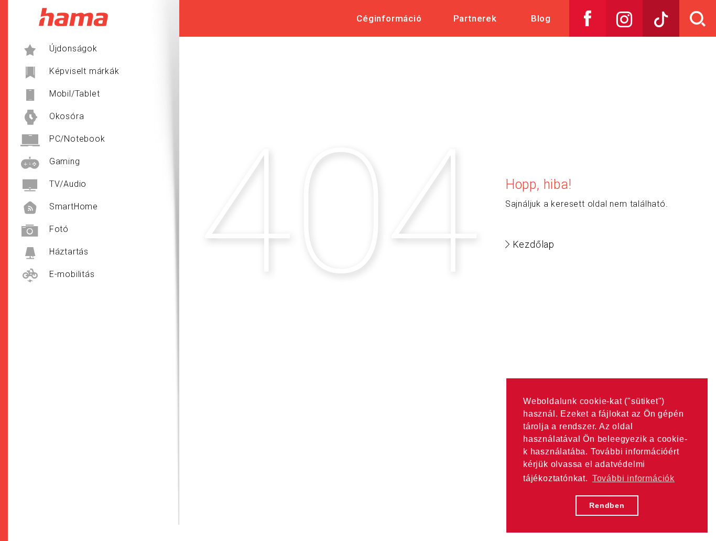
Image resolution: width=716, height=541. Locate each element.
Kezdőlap (534, 244)
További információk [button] (633, 478)
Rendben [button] (607, 505)
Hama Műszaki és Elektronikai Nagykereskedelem (73, 17)
